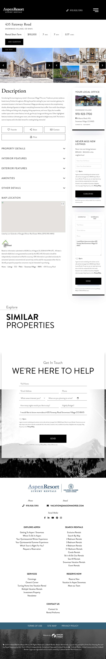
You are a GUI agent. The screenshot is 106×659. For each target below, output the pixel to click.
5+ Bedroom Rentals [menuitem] (74, 548)
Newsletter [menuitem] (32, 595)
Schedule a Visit (94, 218)
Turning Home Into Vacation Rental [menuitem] (32, 585)
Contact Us (78, 124)
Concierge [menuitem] (32, 579)
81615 (40, 267)
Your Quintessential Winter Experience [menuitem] (32, 539)
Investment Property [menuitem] (32, 592)
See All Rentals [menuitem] (74, 558)
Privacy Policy (97, 186)
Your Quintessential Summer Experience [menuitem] (32, 542)
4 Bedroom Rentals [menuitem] (74, 545)
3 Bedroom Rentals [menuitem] (74, 542)
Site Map (52, 625)
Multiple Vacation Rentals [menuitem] (32, 589)
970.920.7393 (76, 10)
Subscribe (88, 194)
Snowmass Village (30, 267)
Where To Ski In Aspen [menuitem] (32, 535)
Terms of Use (35, 625)
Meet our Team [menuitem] (74, 585)
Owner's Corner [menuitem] (32, 582)
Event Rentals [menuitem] (74, 565)
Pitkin (21, 267)
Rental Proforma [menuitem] (53, 612)
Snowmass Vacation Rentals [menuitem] (74, 562)
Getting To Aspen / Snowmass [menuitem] (32, 532)
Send (88, 281)
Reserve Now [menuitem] (74, 579)
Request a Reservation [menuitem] (32, 548)
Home (4, 267)
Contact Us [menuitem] (53, 609)
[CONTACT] (14, 42)
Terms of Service (83, 290)
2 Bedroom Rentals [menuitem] (74, 539)
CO (15, 267)
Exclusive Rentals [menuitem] (74, 532)
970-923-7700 (83, 114)
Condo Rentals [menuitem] (74, 552)
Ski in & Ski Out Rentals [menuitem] (74, 555)
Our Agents (86, 124)
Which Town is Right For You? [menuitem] (32, 545)
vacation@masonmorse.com (67, 505)
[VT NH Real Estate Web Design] (53, 636)
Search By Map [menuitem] (74, 535)
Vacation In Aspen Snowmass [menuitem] (74, 582)
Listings (10, 267)
